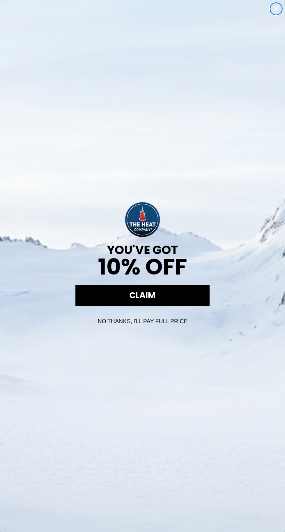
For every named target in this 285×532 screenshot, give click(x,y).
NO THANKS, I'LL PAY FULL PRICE (143, 321)
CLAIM (142, 295)
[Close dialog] (276, 9)
